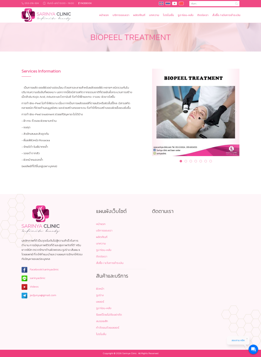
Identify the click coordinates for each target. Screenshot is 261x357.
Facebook (86, 3)
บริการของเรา (121, 15)
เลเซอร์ (100, 301)
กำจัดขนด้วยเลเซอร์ (107, 327)
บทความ (154, 15)
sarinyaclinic (37, 278)
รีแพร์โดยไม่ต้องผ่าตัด (109, 314)
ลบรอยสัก (102, 321)
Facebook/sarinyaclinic (44, 269)
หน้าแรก (104, 15)
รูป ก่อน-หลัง (185, 15)
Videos (34, 286)
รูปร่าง (100, 295)
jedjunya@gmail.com (42, 295)
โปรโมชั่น (168, 15)
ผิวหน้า (100, 288)
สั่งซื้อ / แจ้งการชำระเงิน (226, 15)
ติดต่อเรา (202, 15)
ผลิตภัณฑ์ (139, 15)
